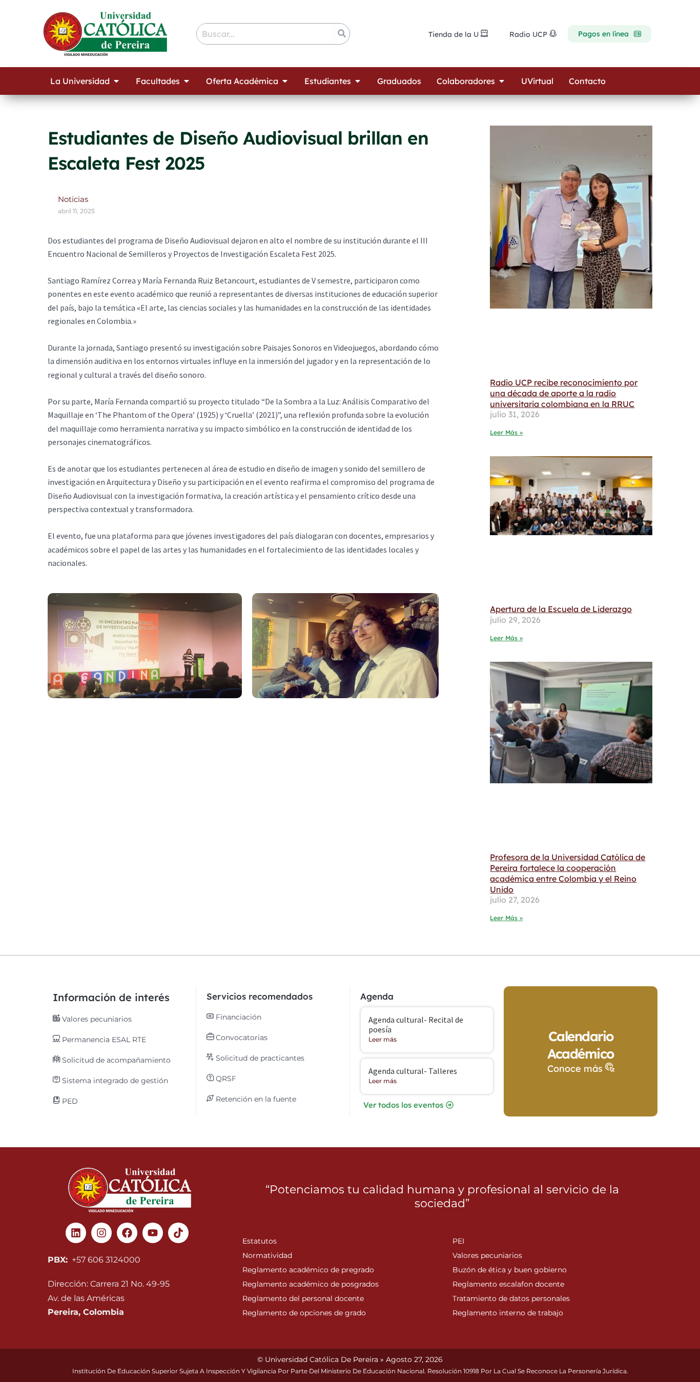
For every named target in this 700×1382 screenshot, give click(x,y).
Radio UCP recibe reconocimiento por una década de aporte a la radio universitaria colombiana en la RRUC (563, 393)
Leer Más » (506, 432)
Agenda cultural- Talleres (412, 1071)
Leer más (382, 1039)
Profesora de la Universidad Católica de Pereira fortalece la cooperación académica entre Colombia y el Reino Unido (567, 873)
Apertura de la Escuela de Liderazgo (561, 609)
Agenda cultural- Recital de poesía (415, 1024)
